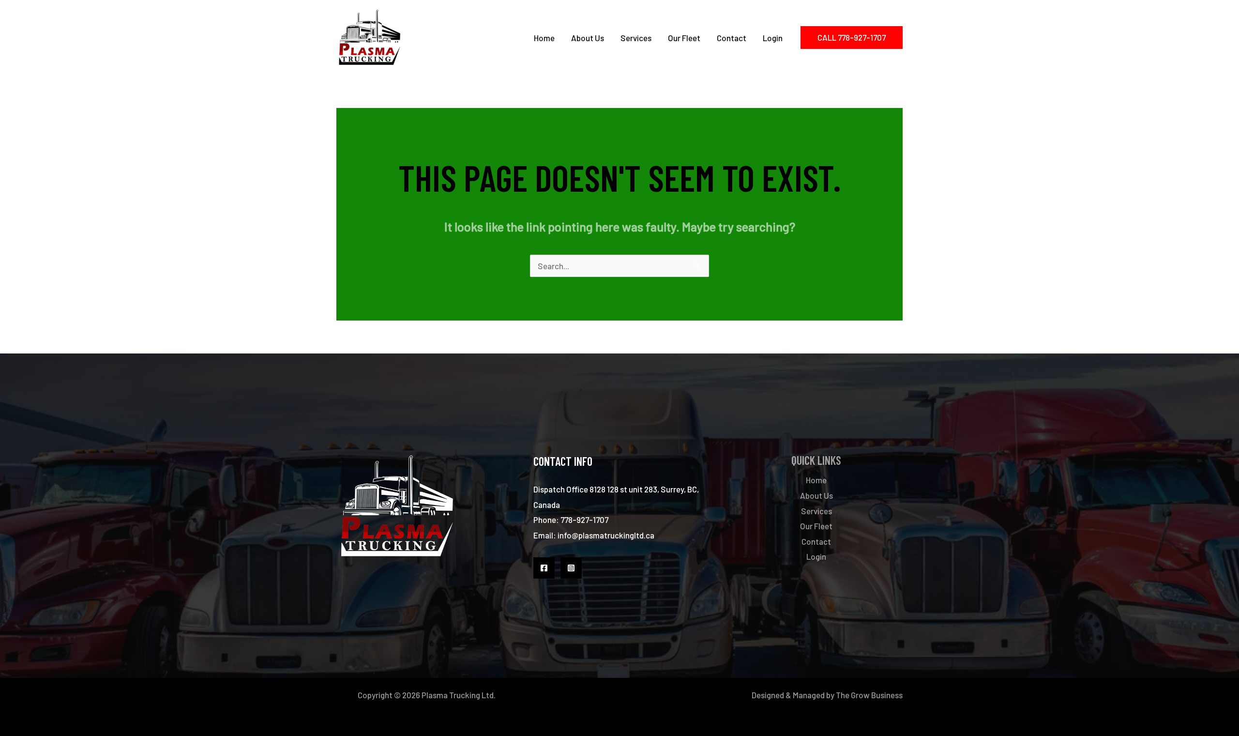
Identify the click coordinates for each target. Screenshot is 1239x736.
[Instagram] (571, 568)
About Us (587, 38)
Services (635, 38)
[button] (852, 37)
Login (773, 38)
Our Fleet (684, 38)
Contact (731, 38)
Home (544, 38)
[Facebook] (544, 568)
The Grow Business (869, 695)
